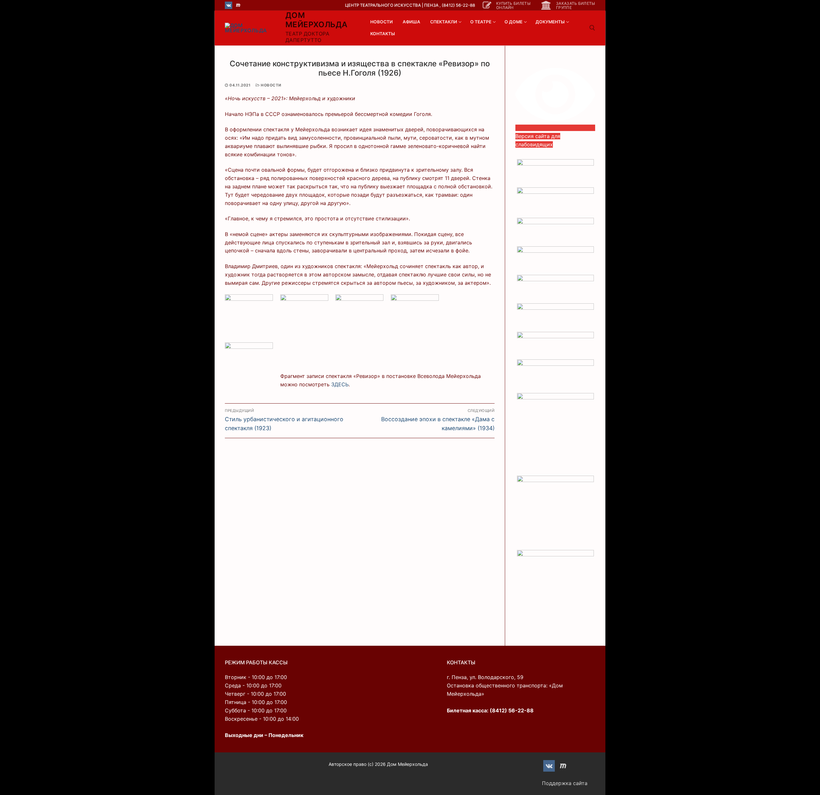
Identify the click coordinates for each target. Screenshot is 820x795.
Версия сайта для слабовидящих (537, 140)
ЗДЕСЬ (339, 384)
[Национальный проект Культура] (555, 513)
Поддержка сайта (564, 783)
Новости (270, 85)
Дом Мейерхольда (316, 20)
